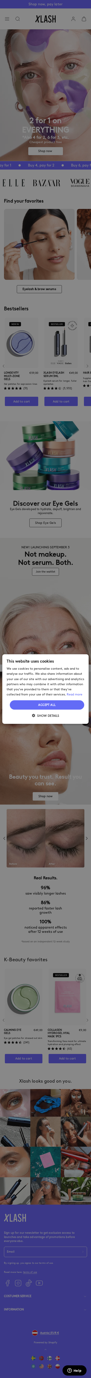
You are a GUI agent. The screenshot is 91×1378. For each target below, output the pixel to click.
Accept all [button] (47, 705)
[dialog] (45, 689)
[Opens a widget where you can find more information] (74, 1370)
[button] (45, 715)
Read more (74, 694)
